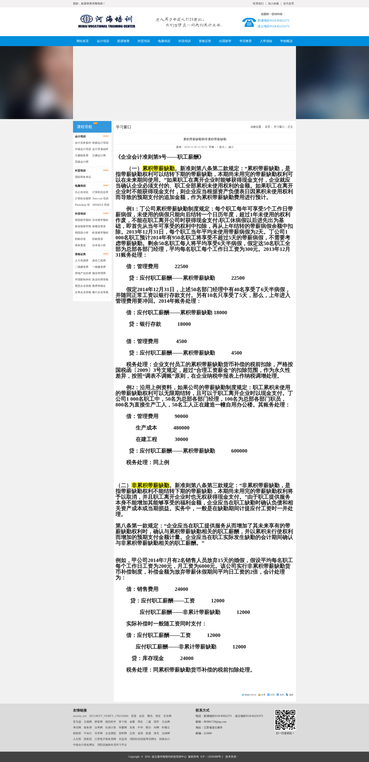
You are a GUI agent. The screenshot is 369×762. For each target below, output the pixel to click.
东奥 (132, 727)
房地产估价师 (83, 273)
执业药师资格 (100, 279)
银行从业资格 (100, 292)
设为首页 (288, 3)
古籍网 (88, 721)
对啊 (156, 727)
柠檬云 (166, 727)
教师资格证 (99, 285)
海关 (156, 733)
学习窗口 (279, 126)
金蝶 (132, 721)
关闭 (282, 695)
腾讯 (150, 716)
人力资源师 (81, 260)
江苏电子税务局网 (105, 739)
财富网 (99, 721)
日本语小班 (99, 245)
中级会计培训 (83, 149)
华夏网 (123, 727)
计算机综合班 (100, 192)
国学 (156, 721)
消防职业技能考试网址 (143, 739)
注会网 (166, 721)
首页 (267, 126)
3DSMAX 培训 (100, 204)
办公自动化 (81, 192)
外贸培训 (144, 41)
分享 (263, 695)
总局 (132, 733)
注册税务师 (81, 155)
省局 (140, 733)
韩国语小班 (81, 232)
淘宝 (158, 716)
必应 (142, 716)
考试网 (77, 727)
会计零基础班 (100, 149)
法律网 (166, 733)
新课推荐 (123, 41)
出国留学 (225, 41)
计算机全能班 (83, 198)
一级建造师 (99, 266)
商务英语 (80, 245)
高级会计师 (81, 161)
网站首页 (82, 41)
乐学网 (99, 733)
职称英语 (97, 239)
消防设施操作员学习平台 (112, 744)
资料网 (123, 733)
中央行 (88, 733)
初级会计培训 (100, 142)
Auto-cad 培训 (100, 198)
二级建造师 (81, 266)
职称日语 (80, 239)
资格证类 (205, 41)
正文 (290, 126)
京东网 (167, 716)
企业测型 (110, 733)
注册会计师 (99, 155)
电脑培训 (164, 41)
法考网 (99, 727)
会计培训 (103, 41)
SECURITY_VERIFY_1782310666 (108, 716)
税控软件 (110, 721)
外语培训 (184, 41)
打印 (272, 695)
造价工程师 (99, 260)
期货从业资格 (83, 285)
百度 (133, 716)
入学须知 (266, 41)
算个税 (123, 721)
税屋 (148, 733)
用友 (140, 721)
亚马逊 (77, 721)
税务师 (88, 727)
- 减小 (230, 147)
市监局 (123, 739)
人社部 (77, 739)
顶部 (291, 695)
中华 (140, 727)
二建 (148, 721)
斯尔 (148, 727)
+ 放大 (220, 147)
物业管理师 (99, 273)
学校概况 (286, 41)
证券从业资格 (83, 292)
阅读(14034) (250, 695)
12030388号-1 (215, 756)
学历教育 (245, 41)
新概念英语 (99, 226)
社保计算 (110, 727)
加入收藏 (273, 3)
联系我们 (258, 3)
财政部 (77, 733)
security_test (79, 716)
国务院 (88, 739)
